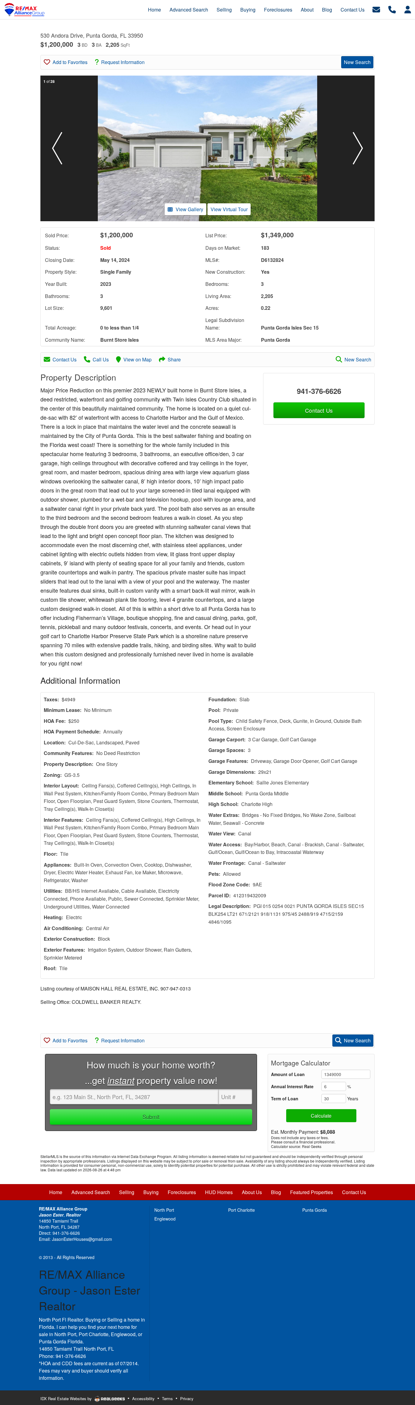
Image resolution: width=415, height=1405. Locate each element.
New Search (357, 62)
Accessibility (143, 1398)
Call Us (101, 359)
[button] (57, 148)
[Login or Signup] (407, 8)
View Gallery (189, 209)
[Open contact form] (376, 8)
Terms (167, 1398)
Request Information (123, 62)
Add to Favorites (70, 62)
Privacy (187, 1398)
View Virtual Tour (229, 209)
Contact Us (65, 359)
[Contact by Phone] (392, 8)
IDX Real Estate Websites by (66, 1398)
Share (174, 359)
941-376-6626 (319, 391)
